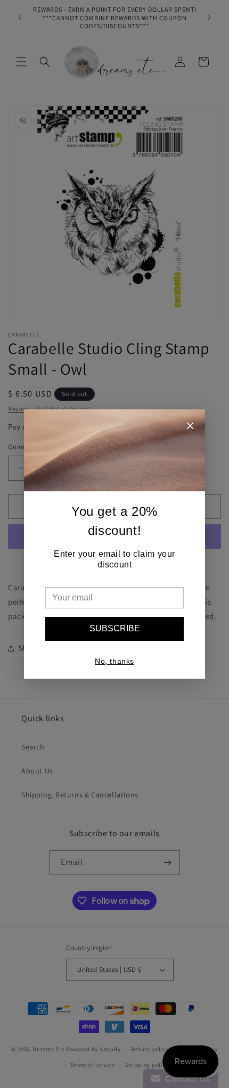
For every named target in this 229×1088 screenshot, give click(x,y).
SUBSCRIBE (114, 628)
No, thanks (114, 661)
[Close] (190, 427)
